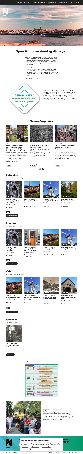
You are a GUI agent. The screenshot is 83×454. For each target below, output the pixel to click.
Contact (50, 452)
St (43, 99)
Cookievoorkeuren (72, 452)
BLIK (49, 98)
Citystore (39, 72)
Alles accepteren (25, 448)
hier (42, 67)
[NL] (74, 2)
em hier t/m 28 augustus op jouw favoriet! (54, 99)
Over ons (57, 452)
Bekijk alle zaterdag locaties (12, 215)
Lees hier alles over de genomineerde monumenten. (56, 103)
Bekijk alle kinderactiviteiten (12, 311)
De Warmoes (55, 98)
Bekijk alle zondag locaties (12, 263)
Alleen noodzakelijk (35, 448)
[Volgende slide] (43, 169)
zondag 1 (42, 58)
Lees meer (46, 423)
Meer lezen (9, 165)
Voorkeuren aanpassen (46, 448)
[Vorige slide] (40, 169)
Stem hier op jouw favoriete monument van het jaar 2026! (41, 69)
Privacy (63, 452)
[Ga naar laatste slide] (7, 212)
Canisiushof (63, 96)
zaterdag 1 (34, 58)
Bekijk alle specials (10, 354)
